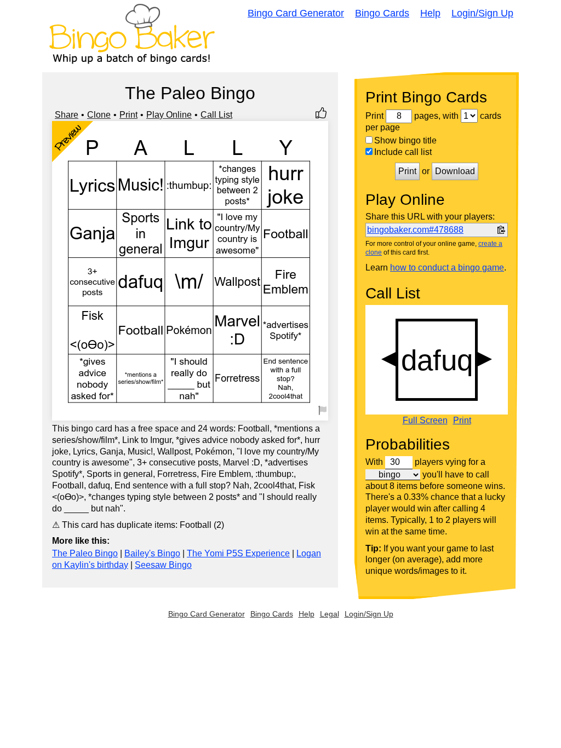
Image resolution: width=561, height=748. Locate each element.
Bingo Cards (382, 13)
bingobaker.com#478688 (415, 229)
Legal (329, 614)
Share (66, 114)
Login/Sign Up (482, 13)
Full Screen (425, 420)
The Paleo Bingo (85, 553)
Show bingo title (405, 140)
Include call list (403, 152)
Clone (99, 114)
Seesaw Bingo (163, 564)
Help (430, 13)
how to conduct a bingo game (447, 267)
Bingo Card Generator (296, 13)
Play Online (169, 114)
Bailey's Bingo (152, 553)
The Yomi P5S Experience (238, 553)
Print (128, 114)
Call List (216, 114)
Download (455, 171)
